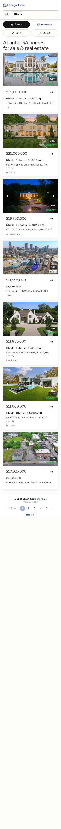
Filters (18, 24)
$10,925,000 (16, 471)
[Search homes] (6, 14)
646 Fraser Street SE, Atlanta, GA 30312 (28, 482)
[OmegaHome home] (14, 4)
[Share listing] (51, 92)
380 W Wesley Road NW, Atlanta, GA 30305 (26, 419)
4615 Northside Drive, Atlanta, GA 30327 (29, 229)
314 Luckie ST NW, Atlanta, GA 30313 (27, 291)
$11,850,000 (16, 341)
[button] (34, 14)
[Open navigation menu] (54, 4)
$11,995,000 (16, 280)
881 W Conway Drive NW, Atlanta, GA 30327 (27, 166)
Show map (46, 24)
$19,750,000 (16, 218)
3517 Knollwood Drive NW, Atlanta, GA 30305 (27, 354)
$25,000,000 (16, 153)
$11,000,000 (16, 406)
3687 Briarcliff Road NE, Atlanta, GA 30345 (30, 103)
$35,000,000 (16, 92)
